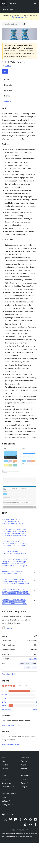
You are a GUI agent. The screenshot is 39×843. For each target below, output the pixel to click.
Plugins (23, 765)
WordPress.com (9, 794)
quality (34, 663)
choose (28, 663)
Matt (5, 797)
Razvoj (7, 96)
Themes (24, 761)
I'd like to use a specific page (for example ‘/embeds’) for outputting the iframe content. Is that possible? (16, 592)
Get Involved (26, 775)
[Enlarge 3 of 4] (16, 473)
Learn (4, 775)
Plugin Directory (7, 9)
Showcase (25, 757)
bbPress (6, 801)
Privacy (5, 769)
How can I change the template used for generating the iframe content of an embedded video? (14, 602)
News (4, 761)
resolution (27, 668)
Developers (6, 783)
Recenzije (8, 85)
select (34, 668)
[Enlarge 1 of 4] (16, 450)
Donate (24, 783)
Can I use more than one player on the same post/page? (14, 553)
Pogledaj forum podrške (11, 725)
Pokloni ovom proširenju (11, 744)
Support (5, 779)
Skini (5, 71)
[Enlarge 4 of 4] (34, 479)
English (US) (33, 659)
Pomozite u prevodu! (19, 17)
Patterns (24, 769)
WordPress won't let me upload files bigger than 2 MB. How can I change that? (13, 521)
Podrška (7, 101)
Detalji (6, 79)
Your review (6, 710)
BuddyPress (7, 805)
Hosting (5, 765)
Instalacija (8, 90)
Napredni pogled (8, 674)
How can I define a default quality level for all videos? (12, 573)
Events (23, 779)
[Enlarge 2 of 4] (34, 450)
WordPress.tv (8, 787)
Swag (24, 787)
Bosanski (10, 814)
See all (34, 710)
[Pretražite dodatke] (24, 24)
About (4, 757)
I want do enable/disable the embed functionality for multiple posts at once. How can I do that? (15, 582)
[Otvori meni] (35, 3)
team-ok (8, 66)
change (21, 663)
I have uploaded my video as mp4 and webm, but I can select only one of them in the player (14, 544)
